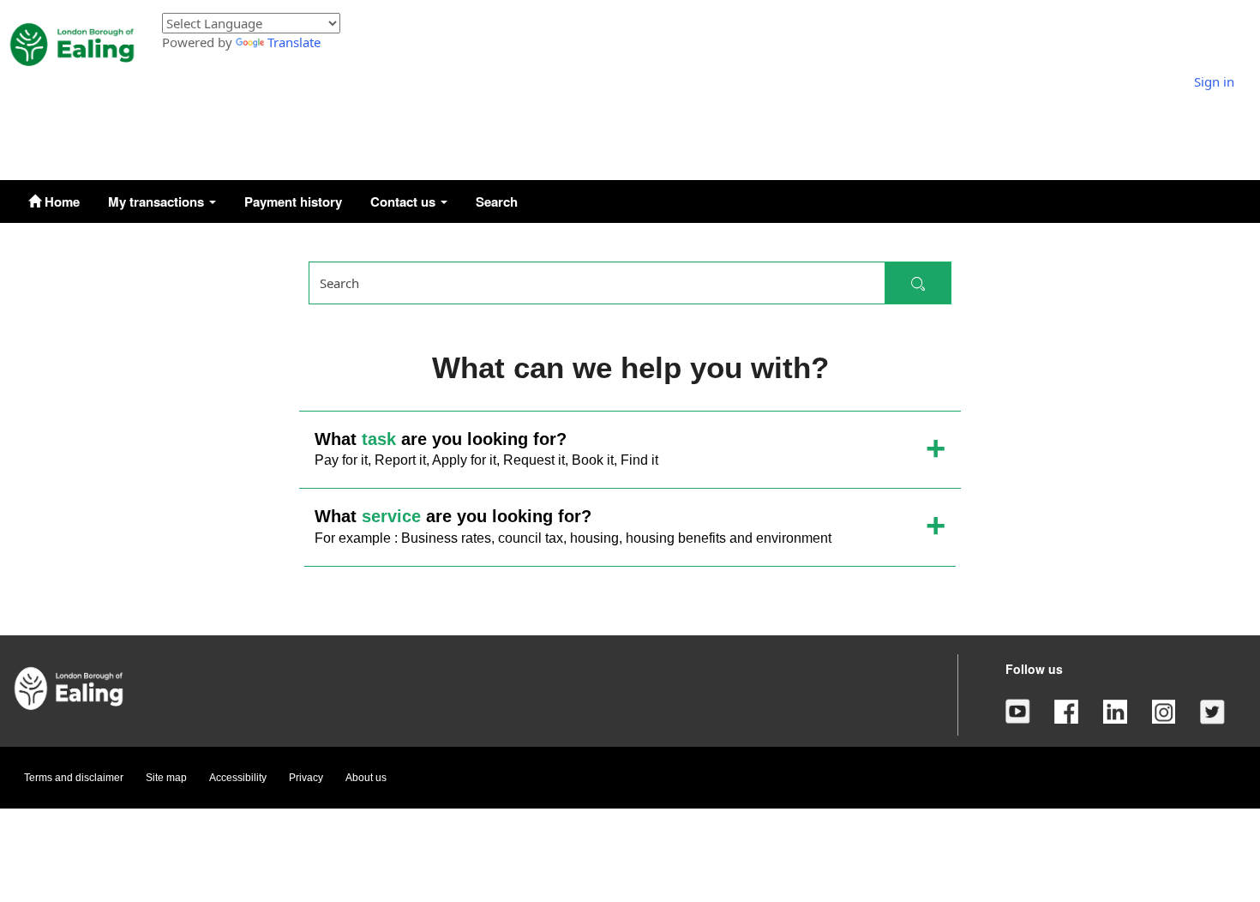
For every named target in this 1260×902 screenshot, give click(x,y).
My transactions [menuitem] (157, 201)
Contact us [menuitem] (404, 201)
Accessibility (238, 778)
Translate (294, 42)
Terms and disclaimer (73, 778)
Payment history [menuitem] (293, 201)
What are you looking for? (486, 449)
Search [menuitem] (497, 201)
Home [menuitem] (60, 201)
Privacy (306, 778)
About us (366, 778)
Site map (166, 778)
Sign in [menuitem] (1214, 81)
